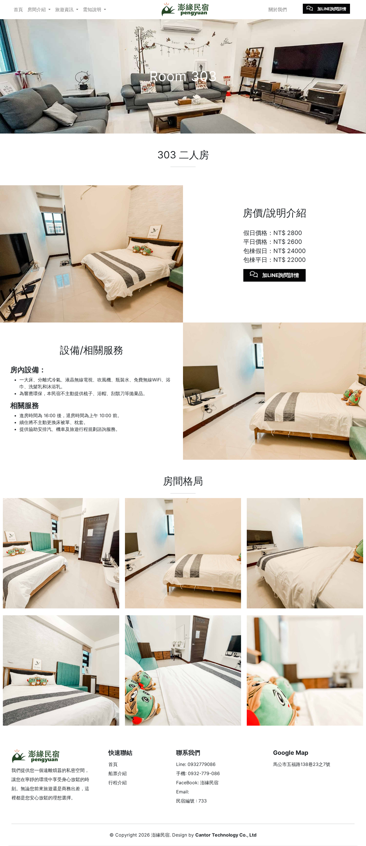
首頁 (18, 9)
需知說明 (93, 9)
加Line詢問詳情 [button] (331, 8)
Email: (182, 792)
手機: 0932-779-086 (198, 773)
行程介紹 (117, 782)
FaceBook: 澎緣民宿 (197, 782)
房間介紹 (37, 9)
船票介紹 (117, 773)
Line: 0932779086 (196, 764)
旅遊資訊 (65, 9)
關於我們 (277, 9)
